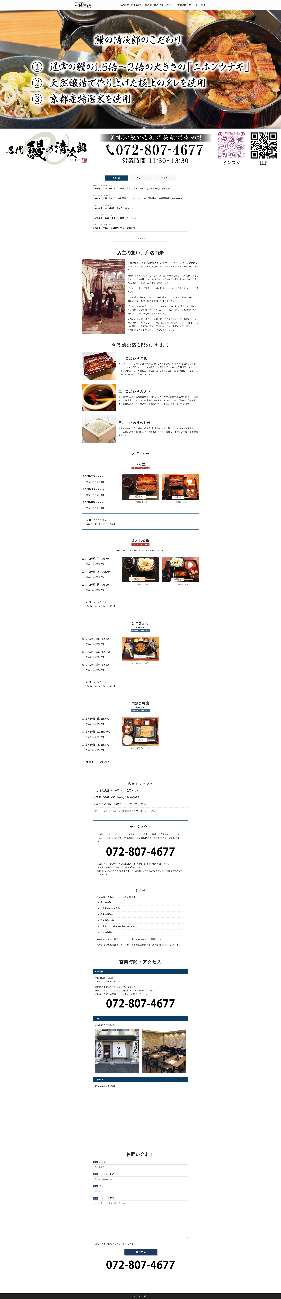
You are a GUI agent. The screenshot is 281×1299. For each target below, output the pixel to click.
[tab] (116, 178)
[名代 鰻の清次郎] (83, 5)
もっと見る (140, 239)
